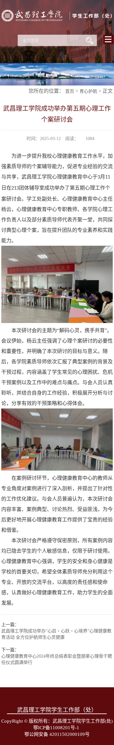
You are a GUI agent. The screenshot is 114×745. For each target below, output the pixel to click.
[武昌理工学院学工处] (57, 29)
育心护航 (88, 91)
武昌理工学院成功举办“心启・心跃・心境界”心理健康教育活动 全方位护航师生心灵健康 (56, 634)
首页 (69, 91)
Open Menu (108, 39)
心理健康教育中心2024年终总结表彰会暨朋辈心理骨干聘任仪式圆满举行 (56, 659)
